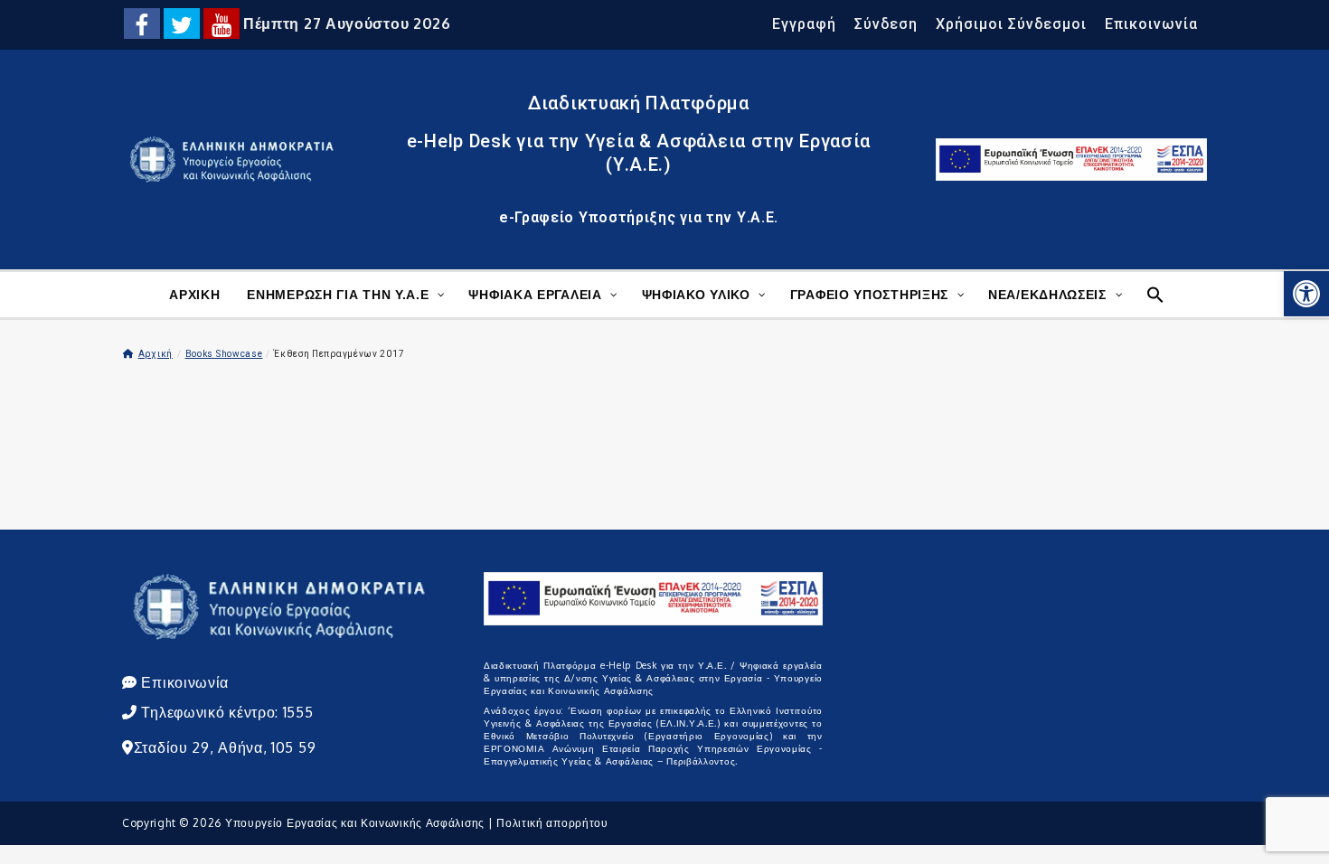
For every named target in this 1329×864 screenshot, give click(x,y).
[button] (1306, 293)
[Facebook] (142, 23)
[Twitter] (182, 23)
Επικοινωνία (1151, 24)
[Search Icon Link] (1153, 292)
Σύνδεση (886, 24)
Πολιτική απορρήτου (552, 823)
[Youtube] (221, 23)
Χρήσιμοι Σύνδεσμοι (1011, 24)
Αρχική (155, 354)
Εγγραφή (804, 24)
